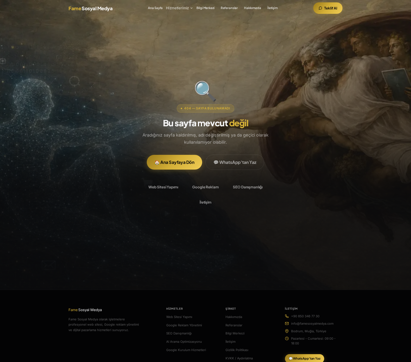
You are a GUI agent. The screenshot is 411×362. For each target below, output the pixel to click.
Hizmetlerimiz (177, 8)
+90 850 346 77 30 (305, 316)
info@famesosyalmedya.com (312, 323)
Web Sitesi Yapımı (163, 187)
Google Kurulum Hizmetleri (186, 350)
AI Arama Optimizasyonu (184, 341)
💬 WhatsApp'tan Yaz (234, 162)
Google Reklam (205, 187)
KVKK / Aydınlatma (239, 358)
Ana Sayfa (155, 8)
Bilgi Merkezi (205, 8)
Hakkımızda (252, 8)
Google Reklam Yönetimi (184, 325)
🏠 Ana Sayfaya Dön (174, 162)
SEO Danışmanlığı (248, 187)
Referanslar (229, 8)
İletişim (272, 8)
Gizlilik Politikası (236, 350)
